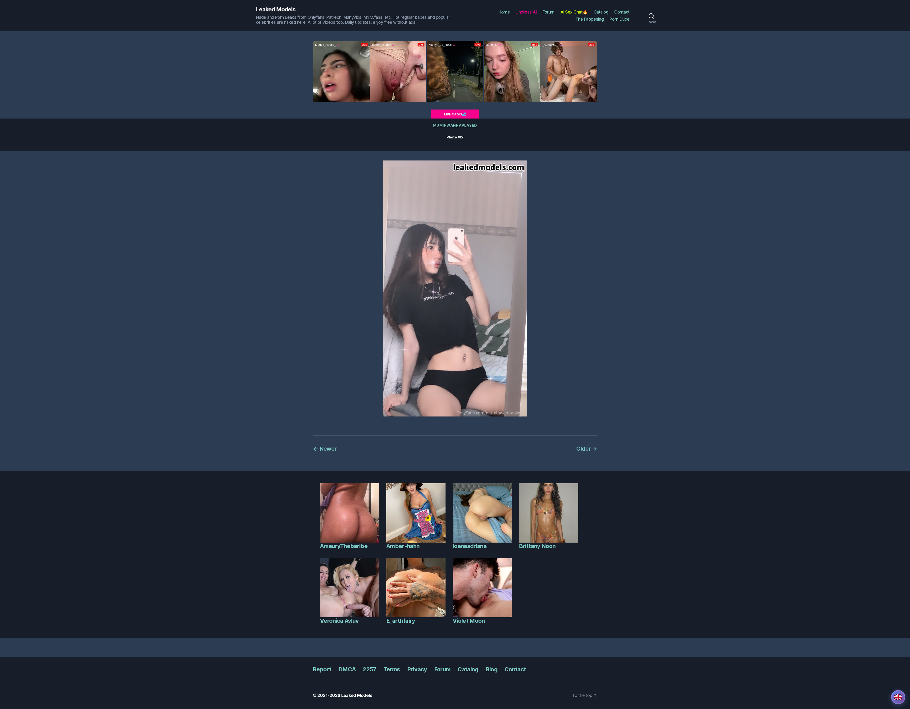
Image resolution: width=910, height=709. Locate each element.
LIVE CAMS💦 (455, 114)
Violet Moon (469, 620)
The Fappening (589, 19)
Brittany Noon (537, 546)
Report (322, 669)
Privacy (417, 669)
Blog (491, 669)
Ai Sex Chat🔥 (574, 11)
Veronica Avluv (339, 620)
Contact (622, 11)
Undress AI (526, 11)
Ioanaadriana (470, 546)
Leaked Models (276, 9)
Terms (391, 669)
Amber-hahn (402, 546)
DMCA (347, 669)
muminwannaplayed (455, 125)
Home (504, 11)
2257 (369, 669)
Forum (548, 11)
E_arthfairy (400, 620)
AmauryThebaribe (344, 546)
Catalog (601, 11)
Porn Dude (620, 19)
